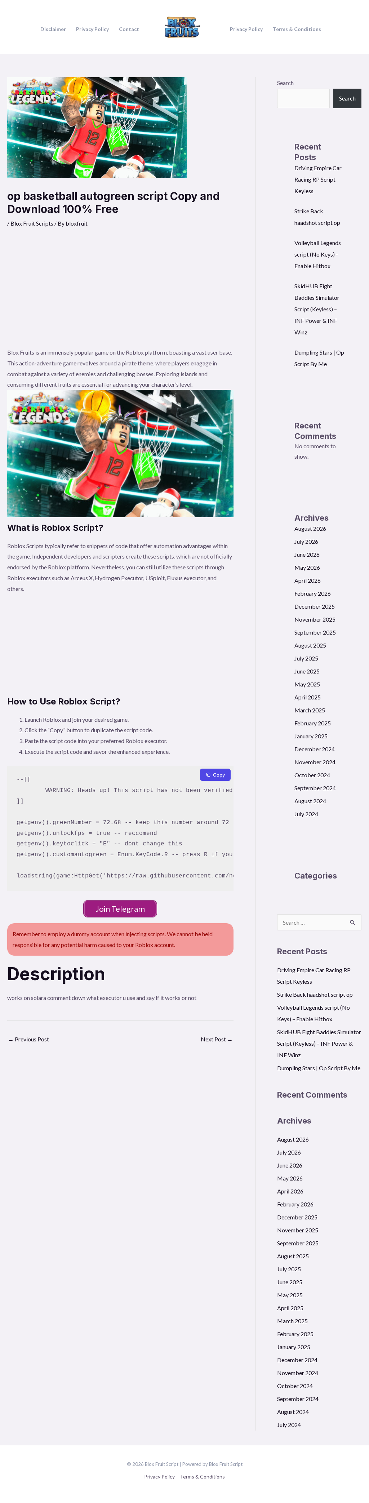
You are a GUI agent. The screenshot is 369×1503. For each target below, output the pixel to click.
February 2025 (312, 723)
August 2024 (310, 800)
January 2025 (311, 736)
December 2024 (314, 749)
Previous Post (28, 1039)
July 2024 (306, 813)
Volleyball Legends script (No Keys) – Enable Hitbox (317, 254)
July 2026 (306, 541)
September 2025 (315, 632)
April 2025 (307, 697)
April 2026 (307, 580)
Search (285, 82)
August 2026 (310, 528)
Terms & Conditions (202, 1476)
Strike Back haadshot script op (315, 994)
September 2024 (315, 787)
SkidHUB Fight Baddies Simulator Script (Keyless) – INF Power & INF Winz (316, 309)
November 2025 (314, 619)
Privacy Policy (159, 1476)
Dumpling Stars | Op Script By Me (318, 1067)
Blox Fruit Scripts (31, 223)
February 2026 (312, 593)
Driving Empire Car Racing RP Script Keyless (318, 179)
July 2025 (306, 658)
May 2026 (307, 567)
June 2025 (307, 671)
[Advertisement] (120, 293)
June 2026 (307, 554)
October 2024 (312, 774)
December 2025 (314, 606)
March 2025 (309, 710)
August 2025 (310, 645)
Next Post (217, 1039)
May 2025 (307, 684)
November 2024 (314, 762)
